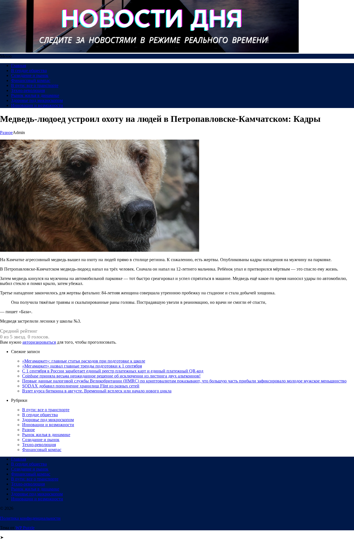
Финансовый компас (30, 80)
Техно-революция (28, 90)
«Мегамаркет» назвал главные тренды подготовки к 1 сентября (82, 366)
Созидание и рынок (29, 75)
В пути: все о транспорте (34, 85)
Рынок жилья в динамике (35, 95)
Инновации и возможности (37, 105)
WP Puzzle (25, 527)
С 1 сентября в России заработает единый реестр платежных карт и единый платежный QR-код (112, 371)
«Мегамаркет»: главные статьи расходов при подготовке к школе (83, 361)
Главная (18, 65)
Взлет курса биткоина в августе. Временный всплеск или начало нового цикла (96, 391)
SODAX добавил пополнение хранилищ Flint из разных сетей (80, 386)
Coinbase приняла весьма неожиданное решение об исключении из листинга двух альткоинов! (111, 376)
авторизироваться (39, 342)
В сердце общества (29, 70)
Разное (6, 132)
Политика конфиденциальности (30, 518)
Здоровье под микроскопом (37, 100)
